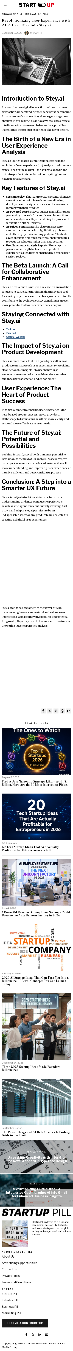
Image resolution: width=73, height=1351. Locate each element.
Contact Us (9, 1269)
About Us (8, 1256)
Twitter (10, 329)
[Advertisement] (36, 569)
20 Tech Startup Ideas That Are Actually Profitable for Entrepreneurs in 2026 (30, 848)
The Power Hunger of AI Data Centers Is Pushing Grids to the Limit (36, 1134)
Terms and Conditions (16, 1282)
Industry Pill (10, 1300)
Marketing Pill (11, 1313)
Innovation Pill (37, 14)
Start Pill (37, 32)
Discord (11, 333)
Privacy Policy (11, 1276)
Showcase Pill (12, 14)
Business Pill (10, 1306)
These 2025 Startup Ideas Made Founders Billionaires (31, 1068)
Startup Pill (9, 1294)
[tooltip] (43, 710)
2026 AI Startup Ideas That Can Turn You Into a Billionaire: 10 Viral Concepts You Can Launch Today (35, 981)
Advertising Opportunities (19, 1263)
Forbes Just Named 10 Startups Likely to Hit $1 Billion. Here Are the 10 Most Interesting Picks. (35, 783)
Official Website (15, 336)
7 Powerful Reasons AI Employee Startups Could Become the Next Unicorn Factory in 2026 (36, 914)
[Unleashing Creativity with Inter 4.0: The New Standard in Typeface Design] (36, 1156)
